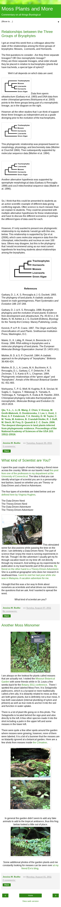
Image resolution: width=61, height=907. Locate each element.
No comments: (10, 611)
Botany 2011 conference (34, 685)
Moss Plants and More (27, 9)
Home (30, 895)
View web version (30, 901)
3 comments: (9, 446)
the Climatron (40, 742)
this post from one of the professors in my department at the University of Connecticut (29, 473)
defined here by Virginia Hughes (18, 494)
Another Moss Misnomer (20, 625)
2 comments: (9, 880)
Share (6, 451)
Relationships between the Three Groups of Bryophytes (27, 34)
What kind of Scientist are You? (25, 460)
